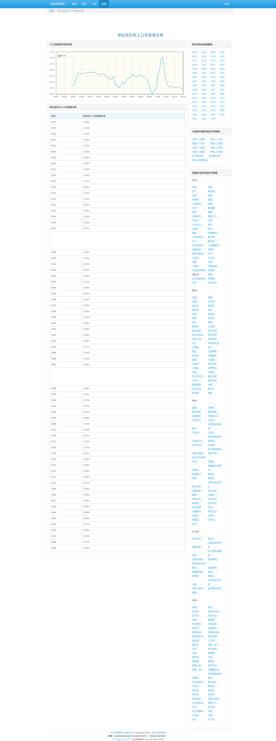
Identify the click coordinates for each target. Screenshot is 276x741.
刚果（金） (213, 644)
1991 (212, 85)
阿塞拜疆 (212, 266)
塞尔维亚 (212, 376)
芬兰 (194, 343)
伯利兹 (195, 470)
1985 (194, 93)
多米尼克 (196, 445)
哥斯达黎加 (197, 453)
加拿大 (211, 407)
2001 (194, 77)
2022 (222, 52)
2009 (194, 69)
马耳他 (195, 347)
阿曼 (194, 262)
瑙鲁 (194, 592)
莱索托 (211, 661)
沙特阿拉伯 (197, 237)
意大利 (195, 305)
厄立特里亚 (197, 711)
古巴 (194, 524)
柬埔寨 (211, 208)
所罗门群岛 (197, 588)
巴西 (210, 507)
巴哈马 (211, 519)
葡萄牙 (195, 310)
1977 (194, 102)
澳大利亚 (196, 538)
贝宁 (194, 649)
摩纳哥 (195, 393)
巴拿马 (211, 515)
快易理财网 (57, 4)
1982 (222, 93)
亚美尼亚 (212, 282)
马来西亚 (196, 204)
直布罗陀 (212, 339)
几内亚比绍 (197, 703)
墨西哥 (211, 478)
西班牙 (211, 305)
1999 (212, 77)
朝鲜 (194, 233)
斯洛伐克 (212, 380)
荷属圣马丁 (213, 416)
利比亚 (195, 628)
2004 (203, 73)
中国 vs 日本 (216, 139)
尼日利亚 (212, 649)
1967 (212, 110)
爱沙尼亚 (196, 389)
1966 (222, 110)
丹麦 (194, 372)
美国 (194, 407)
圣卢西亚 (196, 486)
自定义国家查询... (201, 160)
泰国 (210, 195)
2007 (212, 69)
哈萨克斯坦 (197, 245)
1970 (222, 106)
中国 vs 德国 (216, 143)
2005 (194, 73)
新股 (74, 4)
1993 (194, 85)
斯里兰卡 (212, 216)
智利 (194, 428)
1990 (222, 85)
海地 (194, 478)
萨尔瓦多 (212, 511)
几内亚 (211, 640)
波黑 (210, 384)
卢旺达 (195, 686)
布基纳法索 (213, 632)
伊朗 (210, 274)
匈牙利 (211, 318)
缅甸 (210, 212)
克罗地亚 (212, 335)
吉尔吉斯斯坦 (199, 278)
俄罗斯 (195, 326)
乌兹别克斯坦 (199, 270)
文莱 (210, 262)
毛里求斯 (212, 624)
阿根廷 (195, 519)
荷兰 (210, 347)
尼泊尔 (195, 220)
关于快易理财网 (116, 733)
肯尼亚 (195, 694)
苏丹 (194, 719)
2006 (222, 69)
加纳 (194, 619)
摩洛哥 (195, 657)
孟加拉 (195, 228)
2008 (203, 69)
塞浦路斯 (196, 384)
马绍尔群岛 (197, 559)
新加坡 (211, 191)
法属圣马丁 (197, 441)
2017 (194, 60)
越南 (210, 204)
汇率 (94, 4)
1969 (194, 110)
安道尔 (195, 355)
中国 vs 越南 (198, 151)
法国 (194, 301)
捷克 (194, 318)
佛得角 (211, 619)
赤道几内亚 (213, 698)
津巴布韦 (212, 665)
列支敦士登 (213, 343)
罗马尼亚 (212, 330)
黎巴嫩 (211, 237)
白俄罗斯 (212, 351)
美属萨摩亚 (197, 572)
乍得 (210, 657)
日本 (194, 195)
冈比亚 (195, 690)
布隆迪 (195, 661)
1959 (212, 118)
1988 (203, 89)
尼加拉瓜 (196, 420)
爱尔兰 (211, 389)
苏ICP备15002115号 (121, 739)
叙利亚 (211, 241)
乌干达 (211, 719)
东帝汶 (211, 258)
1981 (194, 98)
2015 (212, 60)
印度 (210, 220)
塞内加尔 (212, 682)
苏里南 (211, 495)
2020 (203, 56)
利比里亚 (196, 624)
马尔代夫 (196, 224)
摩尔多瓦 (212, 364)
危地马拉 (212, 503)
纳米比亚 (212, 615)
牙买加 (195, 432)
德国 (210, 297)
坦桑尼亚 (212, 628)
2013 (194, 64)
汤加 (194, 584)
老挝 (194, 212)
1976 (203, 102)
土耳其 (211, 326)
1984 (203, 93)
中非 (194, 707)
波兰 (194, 322)
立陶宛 (195, 368)
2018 (222, 56)
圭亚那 (211, 445)
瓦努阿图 (212, 567)
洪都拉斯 (196, 490)
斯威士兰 (212, 703)
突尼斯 (211, 694)
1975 (212, 102)
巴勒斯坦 (212, 233)
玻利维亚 (212, 412)
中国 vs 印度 (216, 147)
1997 (194, 81)
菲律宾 (195, 199)
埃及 (210, 607)
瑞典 (210, 393)
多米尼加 (212, 490)
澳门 (194, 191)
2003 (212, 73)
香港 (210, 187)
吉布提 (195, 640)
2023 (212, 52)
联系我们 (129, 733)
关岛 (194, 555)
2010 (222, 64)
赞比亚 (211, 686)
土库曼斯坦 (213, 245)
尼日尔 (195, 615)
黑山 (194, 351)
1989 (194, 89)
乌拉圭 (211, 432)
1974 (222, 102)
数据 (104, 4)
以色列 (195, 258)
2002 (222, 73)
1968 (203, 110)
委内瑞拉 (196, 412)
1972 (203, 106)
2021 (194, 56)
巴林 (194, 282)
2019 (212, 56)
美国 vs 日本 (198, 143)
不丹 (210, 253)
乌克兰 (195, 380)
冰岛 (194, 314)
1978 (222, 98)
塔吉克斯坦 (197, 253)
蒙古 (210, 224)
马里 (210, 715)
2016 (203, 60)
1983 (212, 93)
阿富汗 (211, 249)
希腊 (210, 322)
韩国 (210, 199)
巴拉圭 (211, 420)
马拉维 (195, 715)
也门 (194, 241)
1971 (212, 106)
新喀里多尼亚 (214, 588)
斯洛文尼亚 (197, 335)
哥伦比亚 (196, 499)
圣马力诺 (196, 339)
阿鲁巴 (195, 515)
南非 (194, 607)
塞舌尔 (195, 644)
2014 (222, 60)
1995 (212, 81)
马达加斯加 (197, 682)
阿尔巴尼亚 (197, 376)
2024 (203, 52)
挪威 (194, 359)
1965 (194, 114)
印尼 (194, 208)
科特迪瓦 (196, 698)
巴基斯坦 (196, 216)
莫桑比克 (196, 665)
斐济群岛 (212, 559)
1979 (212, 98)
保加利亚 (196, 330)
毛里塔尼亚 (197, 636)
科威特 (211, 270)
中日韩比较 (197, 156)
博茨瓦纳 (196, 632)
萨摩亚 (195, 576)
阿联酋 (211, 278)
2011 (212, 64)
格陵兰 (211, 474)
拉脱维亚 (212, 355)
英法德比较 (214, 156)
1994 (222, 81)
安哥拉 (195, 611)
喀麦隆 (211, 653)
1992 (203, 85)
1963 (212, 114)
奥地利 (211, 314)
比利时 (211, 301)
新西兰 (211, 538)
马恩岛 (211, 372)
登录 (227, 4)
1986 (222, 89)
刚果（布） (197, 669)
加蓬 (210, 711)
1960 (203, 118)
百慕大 (211, 461)
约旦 (210, 228)
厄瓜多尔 (212, 499)
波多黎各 (196, 416)
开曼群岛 (196, 511)
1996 (203, 81)
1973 (194, 106)
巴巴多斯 (196, 507)
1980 (203, 98)
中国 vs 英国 (198, 147)
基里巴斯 (196, 547)
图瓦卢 (211, 576)
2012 (203, 64)
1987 (212, 89)
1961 (194, 118)
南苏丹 (211, 690)
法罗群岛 (212, 368)
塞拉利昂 (212, 636)
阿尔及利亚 (213, 611)
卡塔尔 (195, 266)
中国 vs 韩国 (216, 151)
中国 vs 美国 (198, 139)
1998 (222, 77)
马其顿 (195, 364)
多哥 (194, 653)
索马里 (211, 707)
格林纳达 (196, 474)
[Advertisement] (140, 22)
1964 (203, 114)
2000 (203, 77)
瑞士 (210, 310)
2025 (194, 52)
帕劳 (210, 572)
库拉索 (195, 503)
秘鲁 (194, 495)
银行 (84, 4)
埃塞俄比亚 (213, 669)
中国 (194, 187)
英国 (194, 297)
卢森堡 (211, 359)
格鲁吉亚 (196, 249)
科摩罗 (195, 678)
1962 (222, 114)
